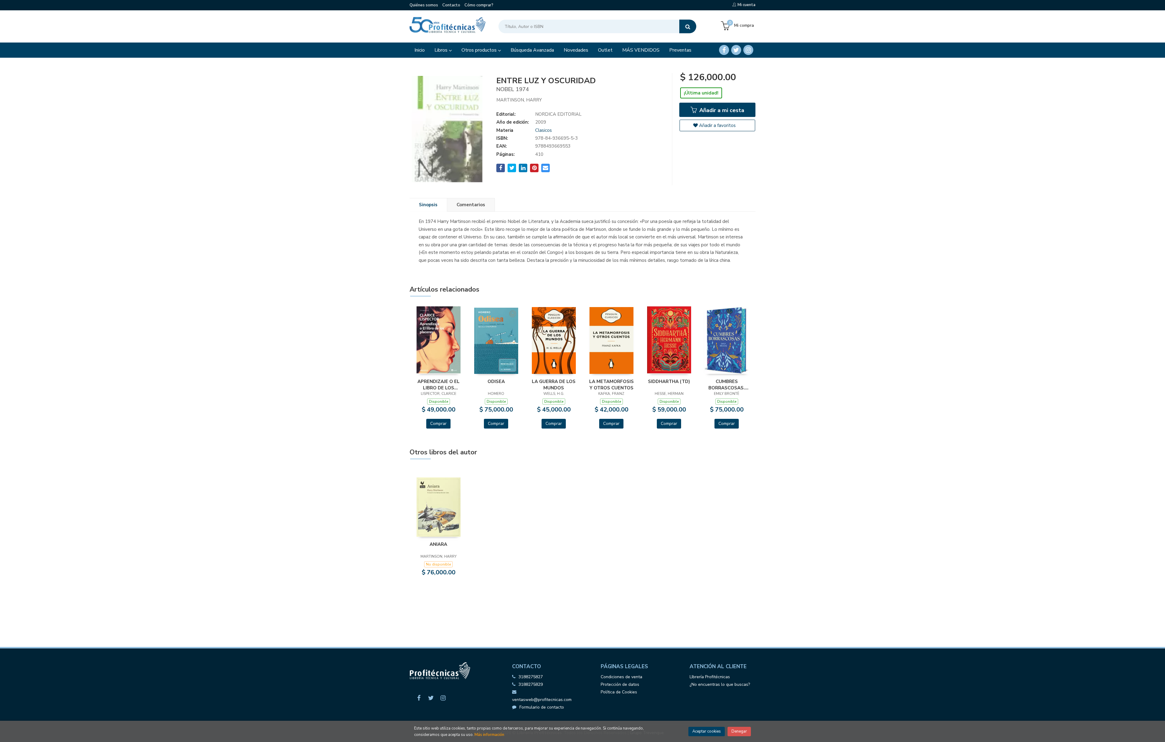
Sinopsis (428, 205)
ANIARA (438, 544)
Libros (441, 50)
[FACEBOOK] (724, 50)
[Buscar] (687, 26)
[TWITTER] (736, 50)
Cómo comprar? (478, 5)
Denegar (739, 731)
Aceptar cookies (706, 731)
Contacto (451, 5)
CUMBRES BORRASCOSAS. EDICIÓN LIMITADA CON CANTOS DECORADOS (727, 384)
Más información (489, 734)
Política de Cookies (619, 692)
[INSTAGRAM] (748, 50)
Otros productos (479, 50)
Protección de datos (620, 684)
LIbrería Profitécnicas (710, 677)
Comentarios (471, 205)
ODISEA (496, 381)
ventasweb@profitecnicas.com (542, 700)
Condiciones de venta (621, 677)
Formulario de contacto (541, 707)
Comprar (438, 423)
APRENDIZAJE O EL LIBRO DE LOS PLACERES (438, 384)
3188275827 (530, 677)
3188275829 (530, 684)
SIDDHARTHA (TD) (669, 381)
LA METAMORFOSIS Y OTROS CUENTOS (611, 384)
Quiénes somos (424, 5)
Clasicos (543, 130)
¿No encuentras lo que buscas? (720, 684)
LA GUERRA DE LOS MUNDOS (554, 384)
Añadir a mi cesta (721, 110)
